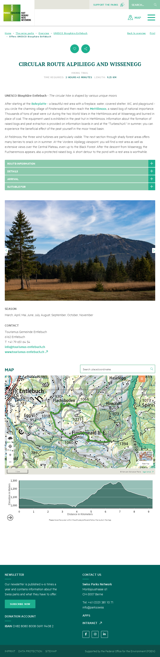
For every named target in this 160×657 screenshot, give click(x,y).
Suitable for (16, 186)
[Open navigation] (151, 17)
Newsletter (14, 574)
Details (12, 171)
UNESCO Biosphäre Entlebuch (71, 33)
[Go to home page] (17, 13)
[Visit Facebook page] (85, 634)
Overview (44, 33)
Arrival (13, 179)
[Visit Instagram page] (95, 634)
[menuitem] (109, 4)
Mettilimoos (98, 108)
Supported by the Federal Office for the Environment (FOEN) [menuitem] (120, 651)
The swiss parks (25, 33)
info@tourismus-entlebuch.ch (25, 346)
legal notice (147, 471)
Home (8, 33)
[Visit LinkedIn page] (104, 634)
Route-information (21, 163)
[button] (74, 48)
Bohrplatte (38, 103)
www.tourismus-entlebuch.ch (24, 351)
